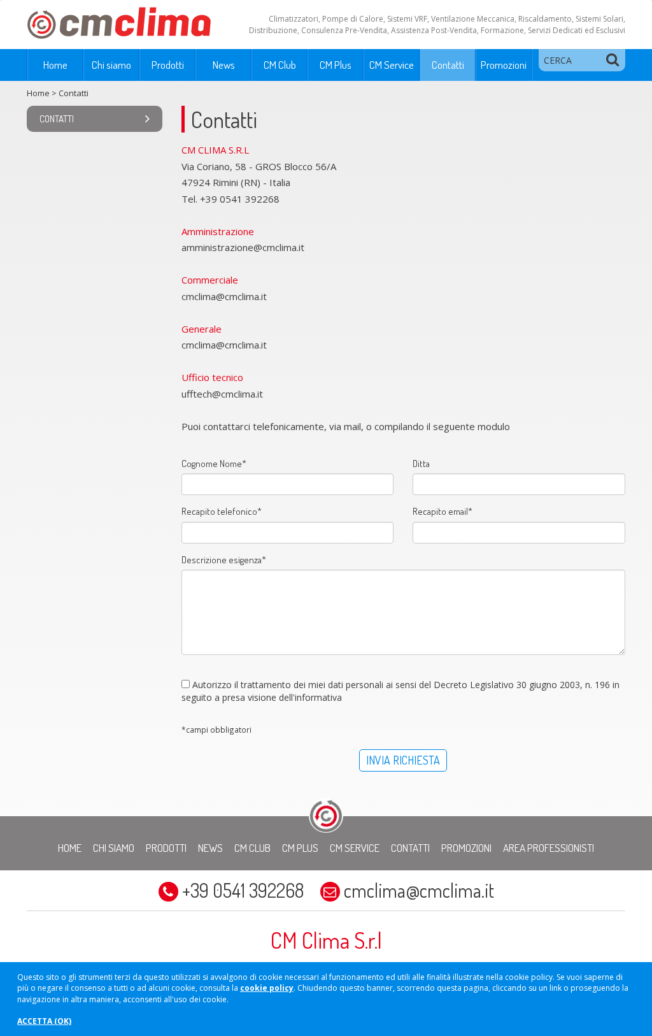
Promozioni (504, 64)
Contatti (448, 64)
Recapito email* (442, 511)
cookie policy (267, 987)
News (224, 64)
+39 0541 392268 (243, 890)
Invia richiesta (403, 760)
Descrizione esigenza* (223, 560)
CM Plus (335, 64)
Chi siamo (111, 64)
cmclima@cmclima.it (417, 890)
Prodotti (168, 64)
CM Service (391, 64)
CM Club (280, 64)
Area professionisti (548, 848)
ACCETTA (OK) (44, 1021)
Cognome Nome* (213, 463)
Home (55, 64)
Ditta (421, 463)
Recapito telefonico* (221, 511)
